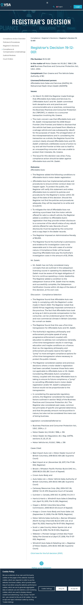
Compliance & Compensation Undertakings (14, 50)
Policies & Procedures (11, 42)
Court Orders (8, 59)
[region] (41, 586)
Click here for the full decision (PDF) (47, 553)
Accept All (74, 589)
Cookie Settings (47, 589)
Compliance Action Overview (14, 39)
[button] (47, 3)
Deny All (61, 589)
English (60, 6)
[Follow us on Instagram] (41, 563)
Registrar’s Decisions (11, 46)
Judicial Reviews (9, 55)
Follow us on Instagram (41, 568)
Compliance (35, 38)
